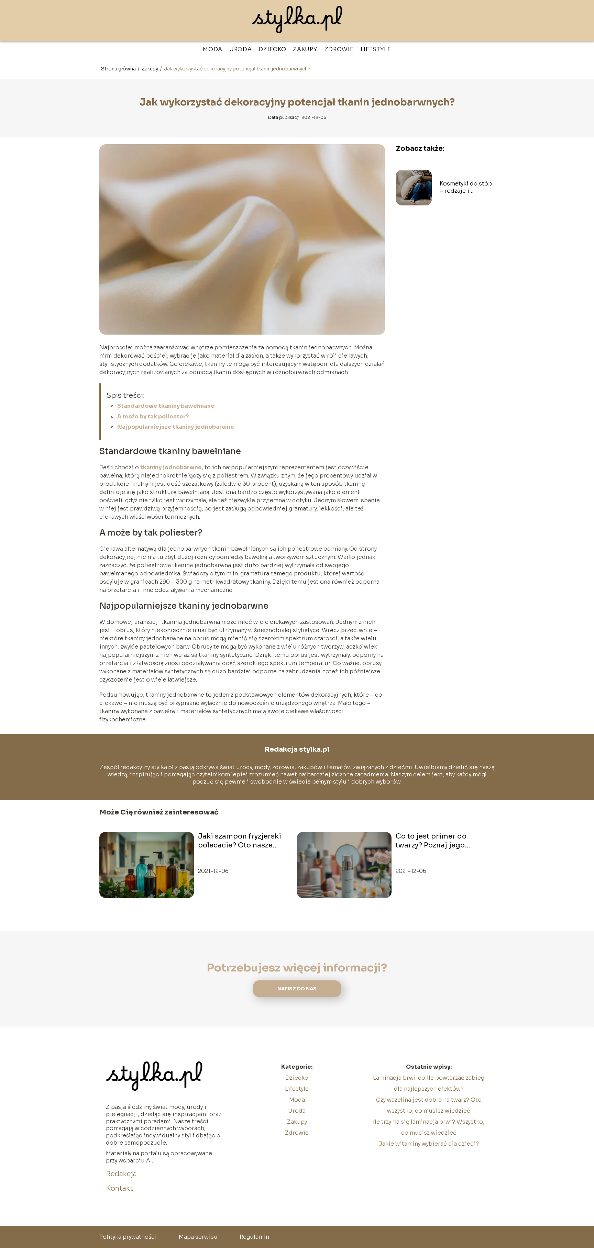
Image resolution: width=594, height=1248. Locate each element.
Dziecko (272, 49)
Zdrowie (339, 49)
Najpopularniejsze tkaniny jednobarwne (175, 426)
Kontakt (119, 1188)
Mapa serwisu (198, 1236)
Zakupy (305, 49)
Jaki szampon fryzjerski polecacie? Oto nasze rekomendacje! (239, 841)
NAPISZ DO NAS (297, 989)
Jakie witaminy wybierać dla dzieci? (428, 1143)
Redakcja (121, 1174)
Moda (212, 49)
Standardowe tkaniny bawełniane (165, 405)
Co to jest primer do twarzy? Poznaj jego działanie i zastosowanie (438, 841)
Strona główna (119, 69)
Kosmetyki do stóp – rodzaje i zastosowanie (466, 187)
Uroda (240, 49)
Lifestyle (376, 49)
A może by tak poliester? (153, 416)
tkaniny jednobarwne (171, 467)
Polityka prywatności (128, 1236)
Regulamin (254, 1236)
